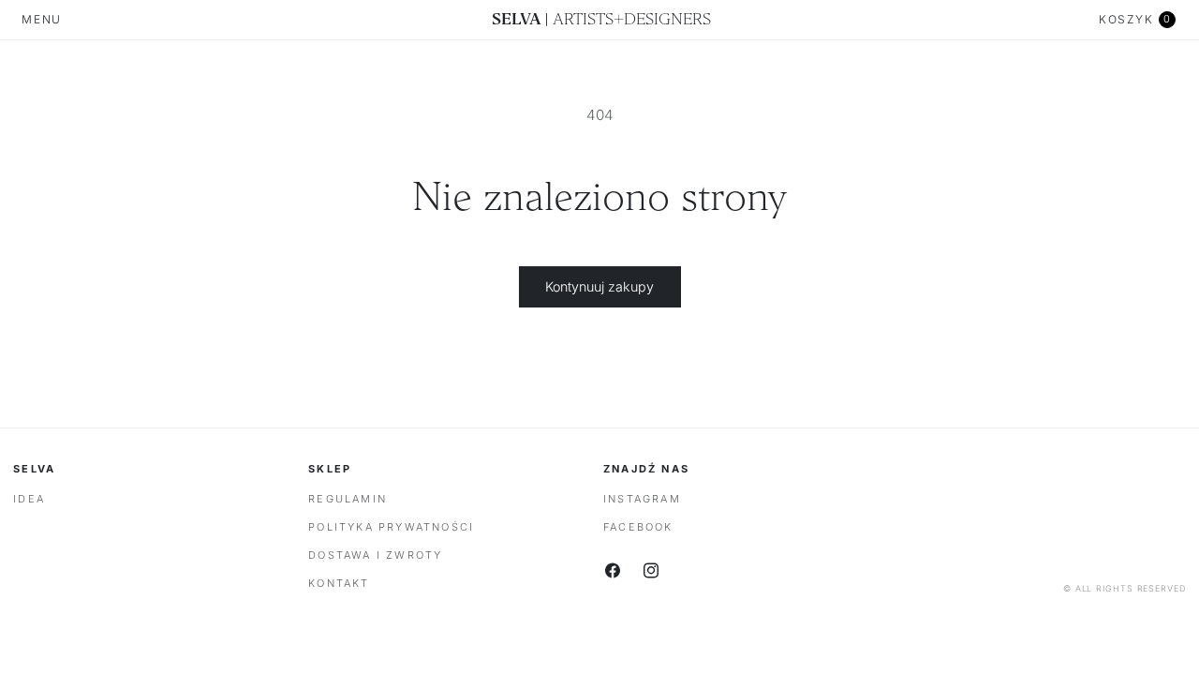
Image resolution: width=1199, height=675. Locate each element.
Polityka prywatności (391, 526)
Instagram (642, 498)
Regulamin (347, 498)
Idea (29, 498)
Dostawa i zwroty (375, 555)
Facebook (638, 526)
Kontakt (338, 583)
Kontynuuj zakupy (599, 286)
